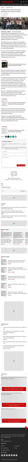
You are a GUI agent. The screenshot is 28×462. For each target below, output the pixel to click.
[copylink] (16, 137)
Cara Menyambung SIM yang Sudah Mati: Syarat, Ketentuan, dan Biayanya (14, 405)
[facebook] (6, 137)
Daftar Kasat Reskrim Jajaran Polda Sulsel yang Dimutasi (15, 341)
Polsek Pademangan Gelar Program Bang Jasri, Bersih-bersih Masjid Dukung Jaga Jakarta (14, 208)
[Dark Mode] (21, 2)
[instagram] (12, 455)
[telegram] (13, 137)
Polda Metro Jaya (9, 7)
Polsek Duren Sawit (6, 187)
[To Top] (26, 428)
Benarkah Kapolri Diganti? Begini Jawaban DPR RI (16, 285)
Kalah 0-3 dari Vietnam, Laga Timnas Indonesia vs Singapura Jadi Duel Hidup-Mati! (17, 293)
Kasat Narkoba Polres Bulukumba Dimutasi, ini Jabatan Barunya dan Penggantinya (14, 337)
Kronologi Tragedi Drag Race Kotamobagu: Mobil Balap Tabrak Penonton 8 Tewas (6, 241)
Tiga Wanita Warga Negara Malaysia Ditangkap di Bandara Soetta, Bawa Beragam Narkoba (18, 241)
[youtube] (14, 455)
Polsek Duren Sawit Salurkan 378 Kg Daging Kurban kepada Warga (16, 131)
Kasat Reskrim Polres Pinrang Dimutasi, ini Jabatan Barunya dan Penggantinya (13, 332)
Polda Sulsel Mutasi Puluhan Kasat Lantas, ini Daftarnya (14, 327)
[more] (26, 374)
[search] (23, 2)
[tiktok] (16, 455)
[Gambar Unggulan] (14, 29)
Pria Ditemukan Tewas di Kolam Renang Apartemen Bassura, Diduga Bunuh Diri (14, 346)
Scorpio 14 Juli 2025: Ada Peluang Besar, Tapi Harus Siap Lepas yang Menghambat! (14, 420)
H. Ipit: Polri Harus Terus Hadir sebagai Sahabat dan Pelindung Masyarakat (16, 103)
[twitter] (8, 137)
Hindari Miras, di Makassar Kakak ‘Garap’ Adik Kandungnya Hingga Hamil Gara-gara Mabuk (14, 389)
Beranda (2, 7)
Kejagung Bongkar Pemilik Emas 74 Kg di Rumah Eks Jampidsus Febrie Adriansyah (16, 277)
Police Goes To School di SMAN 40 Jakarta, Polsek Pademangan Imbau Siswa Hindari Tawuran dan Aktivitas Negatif (12, 212)
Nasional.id (5, 13)
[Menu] (26, 2)
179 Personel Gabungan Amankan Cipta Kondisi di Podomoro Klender (17, 65)
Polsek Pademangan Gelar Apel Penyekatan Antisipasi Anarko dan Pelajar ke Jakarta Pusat (13, 216)
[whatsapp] (11, 137)
